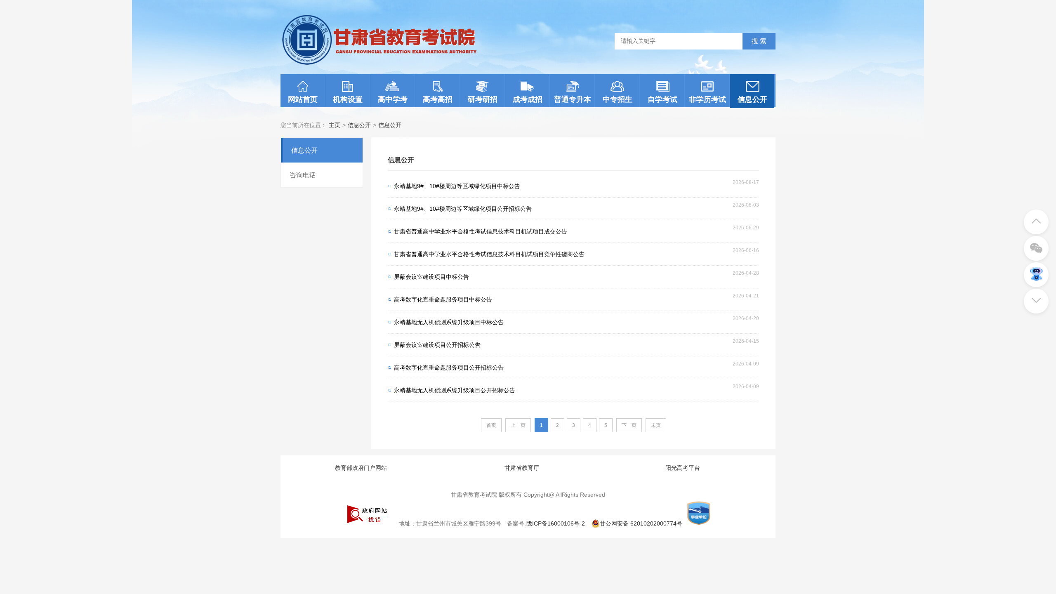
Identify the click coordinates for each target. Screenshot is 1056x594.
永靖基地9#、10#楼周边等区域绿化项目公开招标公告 (463, 208)
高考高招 (438, 99)
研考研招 (482, 99)
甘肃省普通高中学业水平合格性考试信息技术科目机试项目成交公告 (480, 231)
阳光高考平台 (682, 467)
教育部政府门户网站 (361, 467)
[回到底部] (1036, 295)
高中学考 (393, 99)
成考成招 (527, 99)
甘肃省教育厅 (521, 467)
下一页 (629, 425)
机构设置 (348, 99)
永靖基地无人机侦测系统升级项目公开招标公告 (454, 390)
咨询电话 (303, 175)
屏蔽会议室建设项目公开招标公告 (437, 345)
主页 (334, 125)
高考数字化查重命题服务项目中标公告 (443, 299)
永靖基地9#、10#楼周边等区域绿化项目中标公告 (457, 186)
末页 (656, 425)
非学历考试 (707, 99)
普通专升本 (572, 99)
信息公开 (752, 99)
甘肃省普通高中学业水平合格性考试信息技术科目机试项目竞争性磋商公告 (489, 254)
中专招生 (617, 99)
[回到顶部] (1036, 215)
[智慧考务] (1036, 268)
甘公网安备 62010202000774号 (641, 523)
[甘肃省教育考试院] (381, 64)
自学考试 (662, 99)
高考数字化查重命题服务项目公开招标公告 (449, 367)
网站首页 (303, 99)
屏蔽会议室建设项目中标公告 (431, 276)
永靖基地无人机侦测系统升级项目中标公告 (449, 322)
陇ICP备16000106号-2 (555, 523)
